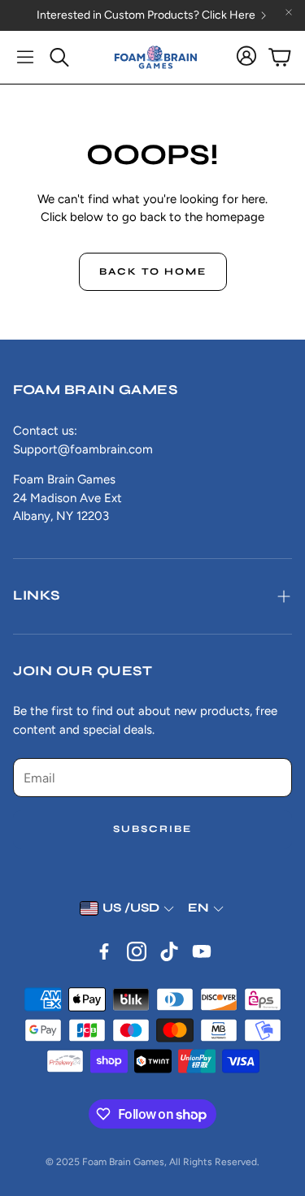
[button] (25, 57)
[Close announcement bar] (289, 12)
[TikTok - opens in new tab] (169, 951)
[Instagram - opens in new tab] (136, 951)
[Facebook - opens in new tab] (104, 951)
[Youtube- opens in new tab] (201, 951)
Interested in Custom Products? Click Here (146, 15)
